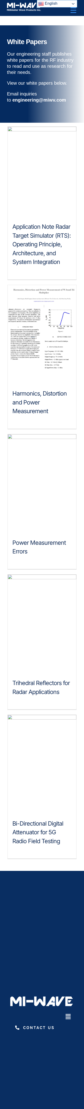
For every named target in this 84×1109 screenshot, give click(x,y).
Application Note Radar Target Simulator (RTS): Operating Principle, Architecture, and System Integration (41, 244)
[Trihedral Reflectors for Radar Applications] (42, 623)
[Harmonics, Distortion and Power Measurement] (42, 333)
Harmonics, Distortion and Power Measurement (39, 402)
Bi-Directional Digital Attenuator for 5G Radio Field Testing (37, 832)
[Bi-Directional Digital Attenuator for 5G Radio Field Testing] (42, 763)
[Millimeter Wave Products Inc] (24, 4)
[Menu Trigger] (73, 10)
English (50, 3)
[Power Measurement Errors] (42, 482)
